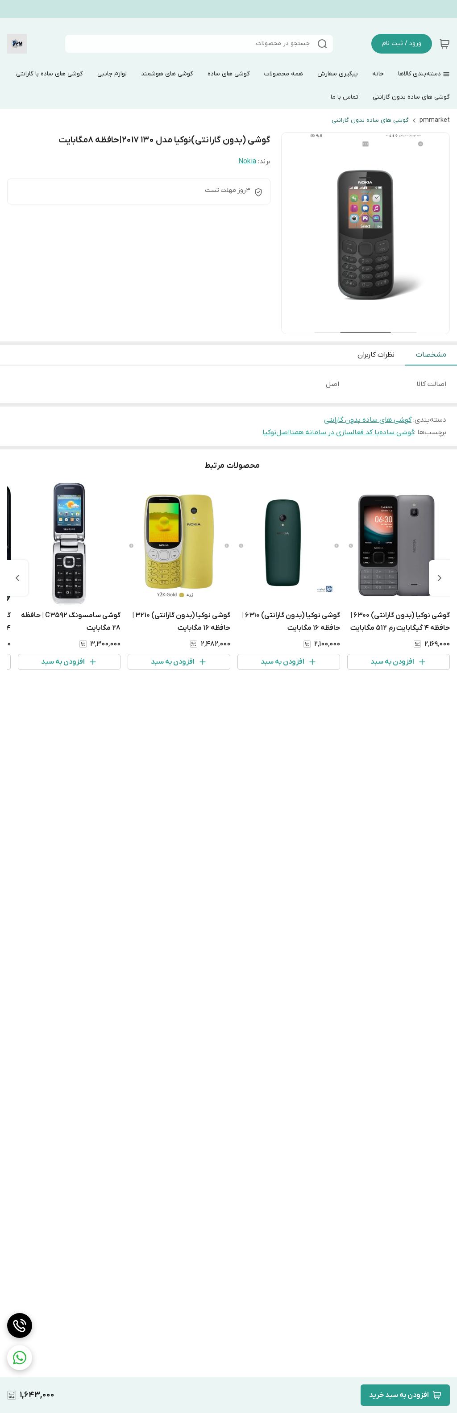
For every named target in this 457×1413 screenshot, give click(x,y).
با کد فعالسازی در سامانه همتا (334, 432)
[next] (17, 578)
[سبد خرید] (444, 43)
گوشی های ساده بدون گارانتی (370, 120)
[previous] (439, 578)
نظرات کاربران (376, 354)
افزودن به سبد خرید (399, 1395)
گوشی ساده (396, 432)
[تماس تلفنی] (19, 1325)
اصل (283, 432)
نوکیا (269, 432)
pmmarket (435, 120)
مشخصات (431, 354)
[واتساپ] (19, 1357)
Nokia (247, 161)
